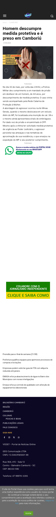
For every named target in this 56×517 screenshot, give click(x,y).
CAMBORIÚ (13, 22)
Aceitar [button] (28, 513)
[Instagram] (9, 437)
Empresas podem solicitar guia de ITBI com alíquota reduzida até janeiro (25, 369)
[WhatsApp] (19, 437)
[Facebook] (4, 437)
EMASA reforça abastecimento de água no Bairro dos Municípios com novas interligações (26, 377)
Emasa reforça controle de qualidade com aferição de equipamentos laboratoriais (26, 386)
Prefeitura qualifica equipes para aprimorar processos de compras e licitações (27, 361)
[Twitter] (14, 437)
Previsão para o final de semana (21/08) (20, 354)
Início (5, 22)
